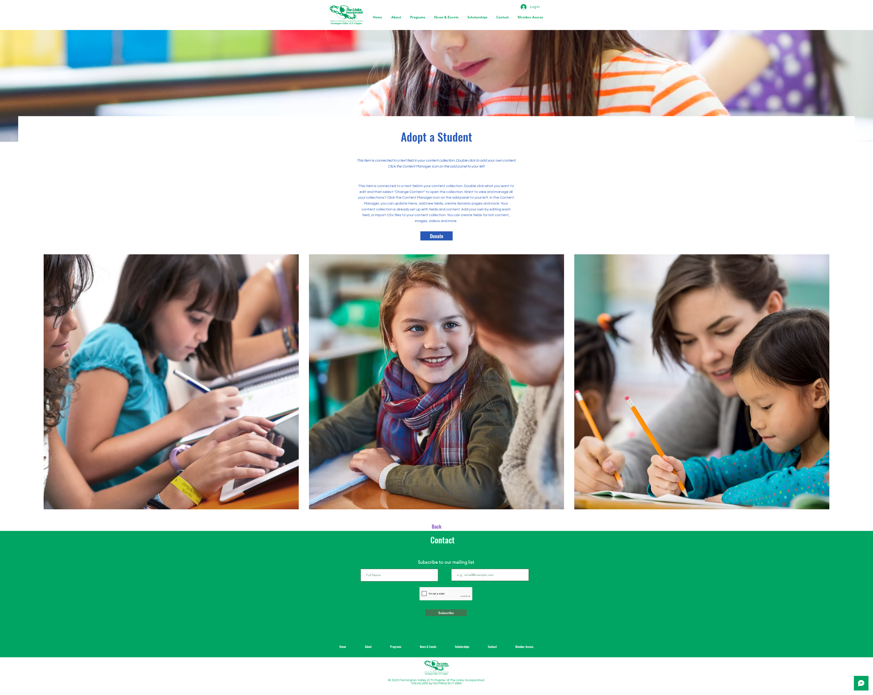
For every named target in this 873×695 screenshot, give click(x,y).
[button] (445, 17)
